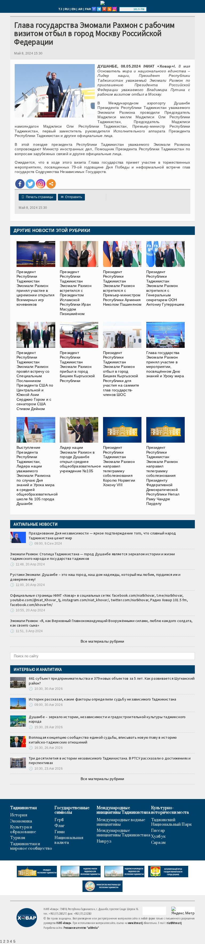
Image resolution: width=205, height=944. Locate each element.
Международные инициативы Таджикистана (123, 810)
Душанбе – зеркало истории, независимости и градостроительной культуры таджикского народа (107, 719)
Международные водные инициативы (121, 822)
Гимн (59, 832)
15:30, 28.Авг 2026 (45, 727)
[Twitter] (30, 183)
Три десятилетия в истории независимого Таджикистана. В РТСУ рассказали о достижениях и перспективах (110, 760)
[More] (51, 183)
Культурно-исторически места (170, 810)
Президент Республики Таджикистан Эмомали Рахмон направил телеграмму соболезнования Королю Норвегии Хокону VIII (119, 466)
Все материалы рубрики (102, 641)
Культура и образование (23, 829)
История (18, 815)
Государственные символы (71, 810)
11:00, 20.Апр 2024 (27, 585)
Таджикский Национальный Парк (171, 822)
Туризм (17, 838)
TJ (60, 9)
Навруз (104, 841)
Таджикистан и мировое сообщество (31, 846)
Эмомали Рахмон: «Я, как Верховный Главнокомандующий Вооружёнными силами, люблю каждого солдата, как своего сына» (101, 623)
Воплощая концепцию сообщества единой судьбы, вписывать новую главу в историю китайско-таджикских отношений (103, 740)
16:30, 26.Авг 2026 (45, 748)
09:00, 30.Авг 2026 (45, 705)
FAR (88, 9)
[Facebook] (20, 183)
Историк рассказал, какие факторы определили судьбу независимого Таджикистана (102, 699)
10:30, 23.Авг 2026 (45, 768)
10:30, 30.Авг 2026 (45, 689)
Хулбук (158, 836)
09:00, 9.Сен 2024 (45, 543)
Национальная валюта (68, 840)
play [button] (127, 9)
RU (67, 9)
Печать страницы (37, 197)
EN (74, 9)
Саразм (158, 842)
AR (80, 9)
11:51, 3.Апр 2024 (26, 631)
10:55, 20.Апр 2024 (27, 610)
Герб (59, 820)
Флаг (59, 826)
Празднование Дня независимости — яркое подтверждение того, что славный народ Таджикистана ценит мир (102, 535)
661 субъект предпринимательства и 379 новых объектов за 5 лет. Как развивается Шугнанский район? (112, 681)
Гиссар (158, 830)
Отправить (71, 197)
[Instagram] (40, 183)
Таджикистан (23, 808)
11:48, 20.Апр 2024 (27, 564)
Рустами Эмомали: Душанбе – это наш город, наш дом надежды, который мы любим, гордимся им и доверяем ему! (95, 577)
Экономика (21, 821)
